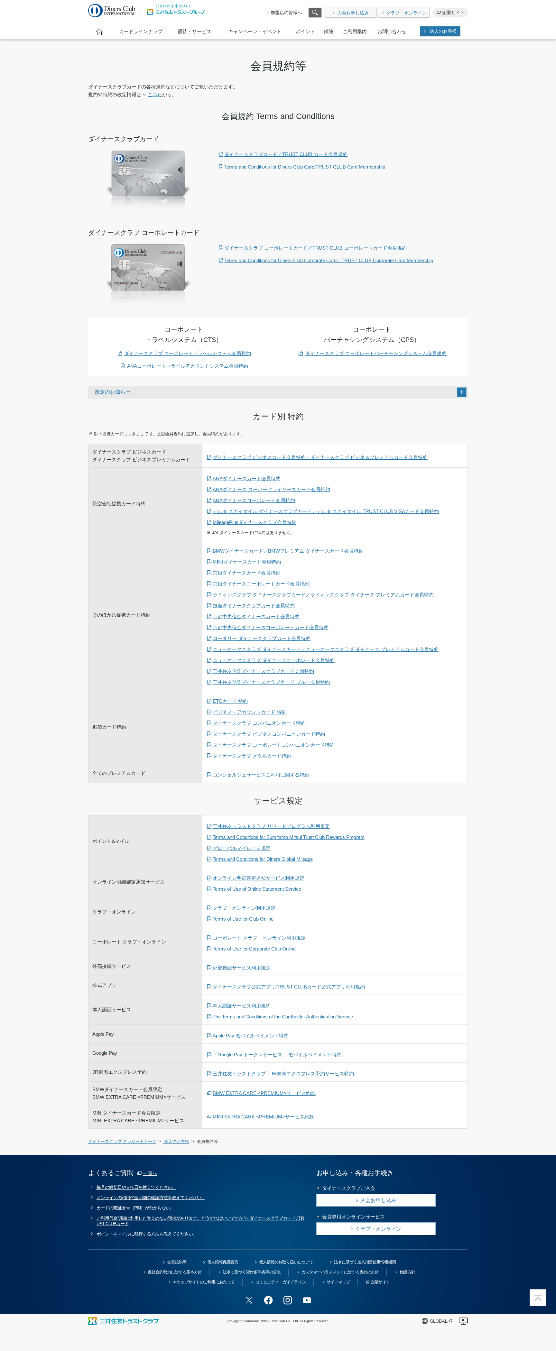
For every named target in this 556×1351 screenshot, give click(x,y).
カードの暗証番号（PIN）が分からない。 (135, 1207)
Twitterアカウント (249, 1300)
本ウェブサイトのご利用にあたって (204, 1282)
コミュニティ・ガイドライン (280, 1282)
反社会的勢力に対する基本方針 (175, 1272)
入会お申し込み (353, 12)
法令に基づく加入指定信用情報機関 (365, 1262)
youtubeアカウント (307, 1300)
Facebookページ (268, 1300)
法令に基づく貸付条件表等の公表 (252, 1272)
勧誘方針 (407, 1272)
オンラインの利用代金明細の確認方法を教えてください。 (151, 1197)
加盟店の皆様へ (286, 12)
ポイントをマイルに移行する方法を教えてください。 (147, 1233)
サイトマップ (338, 1282)
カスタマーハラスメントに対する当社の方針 (340, 1272)
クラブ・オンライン (406, 12)
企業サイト (453, 12)
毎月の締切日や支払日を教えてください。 (136, 1187)
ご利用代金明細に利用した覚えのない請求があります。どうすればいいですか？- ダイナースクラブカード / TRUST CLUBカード (200, 1221)
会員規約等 (176, 1262)
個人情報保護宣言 (222, 1262)
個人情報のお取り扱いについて (286, 1262)
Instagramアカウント (287, 1300)
